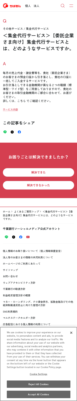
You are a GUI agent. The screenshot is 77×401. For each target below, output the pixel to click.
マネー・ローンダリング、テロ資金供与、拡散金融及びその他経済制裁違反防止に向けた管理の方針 (38, 303)
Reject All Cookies (38, 384)
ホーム (6, 211)
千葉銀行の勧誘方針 (14, 289)
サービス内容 (10, 109)
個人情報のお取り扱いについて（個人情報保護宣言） (33, 251)
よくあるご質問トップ (26, 211)
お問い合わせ (10, 276)
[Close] (71, 333)
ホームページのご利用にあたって (21, 263)
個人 (28, 6)
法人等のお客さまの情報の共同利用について (28, 257)
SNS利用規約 (10, 311)
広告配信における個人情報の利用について (26, 324)
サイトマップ (10, 270)
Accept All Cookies (38, 394)
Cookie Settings (38, 374)
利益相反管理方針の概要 (16, 295)
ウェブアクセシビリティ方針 (19, 282)
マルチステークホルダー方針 (19, 318)
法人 (36, 6)
